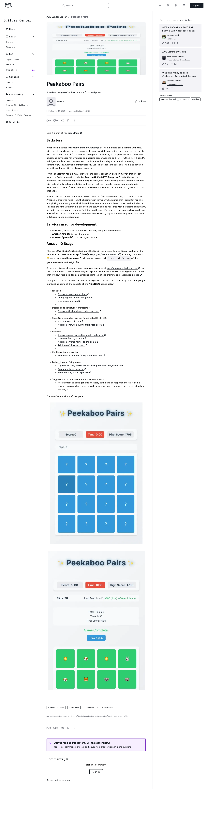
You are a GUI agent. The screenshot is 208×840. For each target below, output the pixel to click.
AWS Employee (173, 39)
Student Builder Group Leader (179, 60)
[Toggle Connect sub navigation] (33, 76)
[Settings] (176, 5)
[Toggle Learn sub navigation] (33, 36)
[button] (160, 5)
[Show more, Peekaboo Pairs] (74, 120)
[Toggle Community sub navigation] (33, 94)
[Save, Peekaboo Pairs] (68, 120)
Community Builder (175, 84)
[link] (79, 16)
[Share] (62, 120)
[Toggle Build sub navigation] (33, 54)
